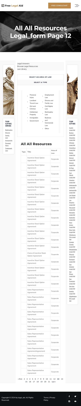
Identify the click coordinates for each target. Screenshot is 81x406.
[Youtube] (75, 401)
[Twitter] (75, 396)
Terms (46, 397)
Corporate (55, 159)
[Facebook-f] (69, 396)
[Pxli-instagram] (69, 401)
